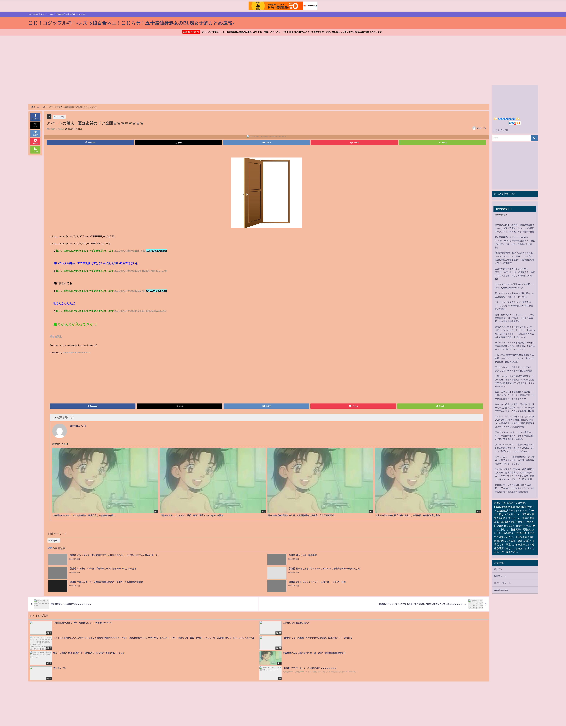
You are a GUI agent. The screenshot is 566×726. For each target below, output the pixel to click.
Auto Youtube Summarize (76, 352)
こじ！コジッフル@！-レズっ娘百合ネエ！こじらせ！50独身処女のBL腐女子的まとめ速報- (514, 305)
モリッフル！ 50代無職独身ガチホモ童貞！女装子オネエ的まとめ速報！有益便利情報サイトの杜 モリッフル (514, 460)
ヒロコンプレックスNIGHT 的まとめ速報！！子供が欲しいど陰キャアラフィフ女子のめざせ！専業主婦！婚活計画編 (514, 488)
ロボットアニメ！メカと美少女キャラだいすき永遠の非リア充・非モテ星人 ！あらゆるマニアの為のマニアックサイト (515, 346)
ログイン (498, 569)
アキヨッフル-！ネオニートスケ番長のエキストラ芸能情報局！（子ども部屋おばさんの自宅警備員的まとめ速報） (514, 435)
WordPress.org (501, 590)
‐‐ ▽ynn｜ (60, 117)
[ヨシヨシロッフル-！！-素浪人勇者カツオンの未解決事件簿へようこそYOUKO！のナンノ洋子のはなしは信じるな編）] (514, 447)
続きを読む (56, 336)
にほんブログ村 (500, 130)
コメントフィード (502, 583)
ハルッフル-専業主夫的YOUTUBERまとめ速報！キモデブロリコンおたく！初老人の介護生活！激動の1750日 (514, 358)
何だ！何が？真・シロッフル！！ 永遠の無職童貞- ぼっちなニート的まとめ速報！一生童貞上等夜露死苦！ (514, 318)
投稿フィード (500, 576)
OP (49, 116)
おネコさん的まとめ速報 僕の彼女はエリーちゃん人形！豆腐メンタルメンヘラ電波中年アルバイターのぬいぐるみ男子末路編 (514, 228)
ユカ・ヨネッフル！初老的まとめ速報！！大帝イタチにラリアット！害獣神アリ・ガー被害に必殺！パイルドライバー (514, 395)
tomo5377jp (481, 128)
